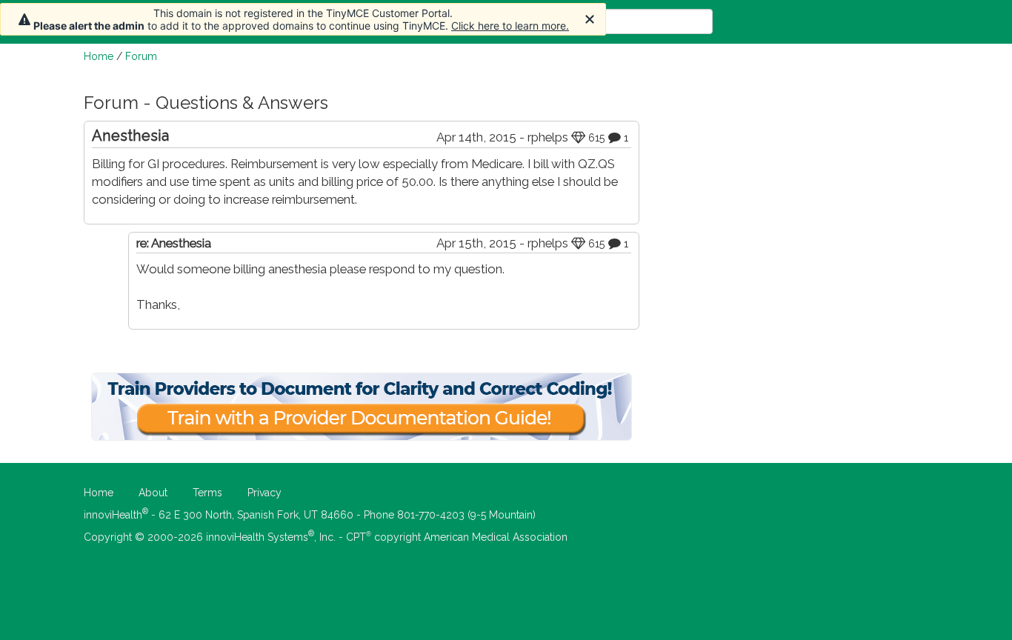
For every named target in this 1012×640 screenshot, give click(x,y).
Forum (141, 56)
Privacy (264, 493)
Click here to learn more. (510, 25)
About (153, 493)
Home (98, 56)
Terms (207, 493)
